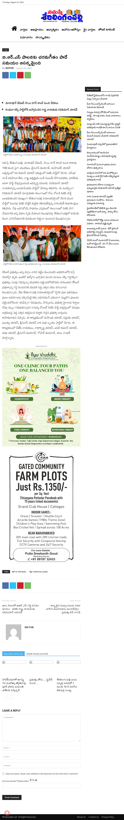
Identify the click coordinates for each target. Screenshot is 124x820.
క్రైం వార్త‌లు (89, 29)
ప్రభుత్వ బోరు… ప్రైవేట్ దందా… (41, 681)
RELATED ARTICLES (13, 654)
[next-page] (9, 697)
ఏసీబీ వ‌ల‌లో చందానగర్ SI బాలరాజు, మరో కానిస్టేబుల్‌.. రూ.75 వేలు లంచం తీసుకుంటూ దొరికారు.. (103, 243)
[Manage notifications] (7, 812)
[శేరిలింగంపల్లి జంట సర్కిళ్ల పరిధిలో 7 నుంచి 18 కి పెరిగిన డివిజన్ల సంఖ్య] (68, 668)
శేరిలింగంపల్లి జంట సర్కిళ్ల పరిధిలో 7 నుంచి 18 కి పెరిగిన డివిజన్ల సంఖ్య (67, 685)
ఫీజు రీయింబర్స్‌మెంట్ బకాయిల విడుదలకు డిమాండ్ (101, 105)
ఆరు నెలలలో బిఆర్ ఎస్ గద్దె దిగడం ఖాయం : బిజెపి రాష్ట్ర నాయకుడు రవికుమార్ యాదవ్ (20, 609)
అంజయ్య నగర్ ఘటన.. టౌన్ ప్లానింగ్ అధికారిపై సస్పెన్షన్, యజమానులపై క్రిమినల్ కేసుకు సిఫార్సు (102, 232)
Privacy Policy (108, 817)
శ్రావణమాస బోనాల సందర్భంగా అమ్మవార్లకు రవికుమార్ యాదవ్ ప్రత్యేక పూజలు (103, 188)
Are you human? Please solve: (16, 781)
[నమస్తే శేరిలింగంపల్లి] (62, 15)
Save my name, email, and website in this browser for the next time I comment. (42, 773)
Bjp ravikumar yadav (39, 571)
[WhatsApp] (28, 75)
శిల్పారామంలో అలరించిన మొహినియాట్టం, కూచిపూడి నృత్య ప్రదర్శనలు (101, 156)
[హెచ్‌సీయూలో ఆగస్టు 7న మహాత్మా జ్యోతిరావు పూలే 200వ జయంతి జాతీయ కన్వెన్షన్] (14, 668)
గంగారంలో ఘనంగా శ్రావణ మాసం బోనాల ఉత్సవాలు (101, 166)
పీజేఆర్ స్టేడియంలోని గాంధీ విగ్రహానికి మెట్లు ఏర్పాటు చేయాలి (103, 97)
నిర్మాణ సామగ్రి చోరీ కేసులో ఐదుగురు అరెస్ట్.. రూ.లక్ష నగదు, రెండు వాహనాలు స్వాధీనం (104, 115)
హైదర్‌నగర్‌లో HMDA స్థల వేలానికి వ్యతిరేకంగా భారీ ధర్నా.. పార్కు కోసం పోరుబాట (102, 211)
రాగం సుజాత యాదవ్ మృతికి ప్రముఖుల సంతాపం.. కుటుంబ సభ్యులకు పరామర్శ (100, 200)
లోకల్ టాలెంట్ (106, 29)
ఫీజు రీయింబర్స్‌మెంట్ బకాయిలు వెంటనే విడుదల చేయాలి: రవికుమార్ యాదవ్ (103, 135)
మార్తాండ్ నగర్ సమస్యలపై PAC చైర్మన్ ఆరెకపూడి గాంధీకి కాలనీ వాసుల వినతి (103, 126)
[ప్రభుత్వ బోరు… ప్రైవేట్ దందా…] (41, 668)
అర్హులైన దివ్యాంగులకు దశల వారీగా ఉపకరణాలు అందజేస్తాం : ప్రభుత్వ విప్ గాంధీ (63, 609)
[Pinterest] (20, 75)
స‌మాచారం (26, 37)
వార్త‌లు (24, 29)
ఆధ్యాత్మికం (52, 29)
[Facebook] (119, 2)
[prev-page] (4, 697)
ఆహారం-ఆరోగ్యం (71, 29)
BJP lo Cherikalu (19, 571)
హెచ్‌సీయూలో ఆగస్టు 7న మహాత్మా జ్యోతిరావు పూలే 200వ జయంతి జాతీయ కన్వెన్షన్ (14, 685)
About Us (81, 817)
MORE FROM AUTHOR (37, 654)
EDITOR (10, 68)
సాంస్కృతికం (43, 37)
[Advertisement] (41, 89)
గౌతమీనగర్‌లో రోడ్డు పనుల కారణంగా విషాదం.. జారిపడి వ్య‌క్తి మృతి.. (103, 222)
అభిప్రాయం (37, 29)
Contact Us (94, 817)
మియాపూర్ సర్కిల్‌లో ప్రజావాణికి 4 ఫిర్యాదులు (102, 146)
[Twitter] (13, 75)
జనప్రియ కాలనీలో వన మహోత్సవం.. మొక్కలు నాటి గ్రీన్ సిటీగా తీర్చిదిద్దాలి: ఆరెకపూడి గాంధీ (103, 176)
